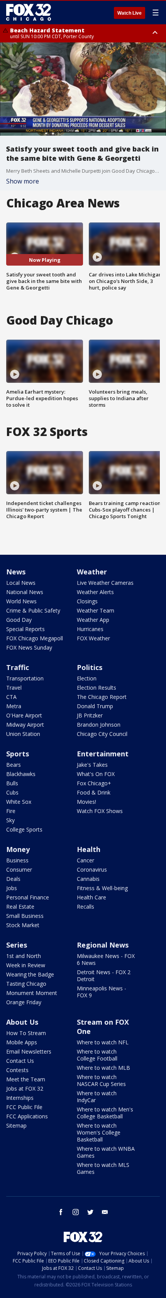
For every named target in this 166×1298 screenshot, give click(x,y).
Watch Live (129, 13)
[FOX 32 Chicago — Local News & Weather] (28, 12)
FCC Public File (24, 1107)
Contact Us (20, 1060)
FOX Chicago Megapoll (34, 638)
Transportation (25, 678)
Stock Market (22, 925)
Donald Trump (95, 706)
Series (16, 945)
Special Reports (25, 629)
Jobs (11, 888)
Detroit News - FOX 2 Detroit (103, 975)
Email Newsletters (28, 1051)
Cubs (12, 792)
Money (18, 849)
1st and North (23, 956)
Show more (22, 181)
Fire (10, 811)
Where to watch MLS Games (103, 1168)
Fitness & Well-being (102, 888)
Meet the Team (25, 1079)
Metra (13, 706)
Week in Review (25, 965)
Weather (92, 571)
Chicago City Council (102, 733)
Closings (87, 601)
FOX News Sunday (29, 647)
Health (88, 849)
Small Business (25, 915)
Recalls (85, 906)
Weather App (93, 619)
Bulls (12, 783)
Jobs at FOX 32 (24, 1088)
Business (17, 860)
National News (24, 592)
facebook (61, 1212)
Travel (14, 687)
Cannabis (88, 878)
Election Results (96, 687)
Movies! (86, 801)
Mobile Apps (21, 1042)
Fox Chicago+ (94, 783)
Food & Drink (93, 792)
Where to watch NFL (103, 1042)
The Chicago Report (102, 696)
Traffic (17, 667)
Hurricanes (90, 629)
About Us (22, 1022)
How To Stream (26, 1033)
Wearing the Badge (30, 974)
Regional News (103, 945)
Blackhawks (21, 774)
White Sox (18, 801)
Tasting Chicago (26, 983)
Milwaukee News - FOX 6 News (106, 959)
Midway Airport (25, 724)
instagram (75, 1212)
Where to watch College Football (97, 1055)
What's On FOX (96, 774)
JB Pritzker (90, 715)
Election (87, 678)
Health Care (91, 897)
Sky (10, 820)
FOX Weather (93, 638)
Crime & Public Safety (33, 610)
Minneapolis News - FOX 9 (101, 992)
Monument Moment (31, 993)
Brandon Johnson (98, 724)
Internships (20, 1097)
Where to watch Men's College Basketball (105, 1113)
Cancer (85, 860)
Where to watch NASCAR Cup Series (101, 1080)
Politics (89, 667)
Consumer (19, 869)
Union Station (23, 733)
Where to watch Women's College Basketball (98, 1132)
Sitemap (16, 1125)
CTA (11, 696)
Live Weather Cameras (105, 582)
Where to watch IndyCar (97, 1096)
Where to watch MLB (103, 1067)
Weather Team (95, 610)
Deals (13, 878)
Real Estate (20, 906)
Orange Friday (23, 1002)
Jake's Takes (92, 764)
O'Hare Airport (24, 715)
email (105, 1212)
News (15, 571)
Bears (13, 764)
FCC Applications (27, 1116)
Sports (17, 753)
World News (21, 601)
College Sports (24, 829)
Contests (17, 1070)
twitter (90, 1212)
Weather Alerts (95, 592)
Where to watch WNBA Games (106, 1152)
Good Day (19, 619)
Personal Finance (27, 897)
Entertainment (103, 753)
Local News (21, 582)
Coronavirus (92, 869)
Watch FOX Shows (100, 811)
